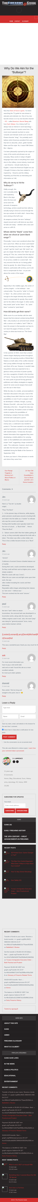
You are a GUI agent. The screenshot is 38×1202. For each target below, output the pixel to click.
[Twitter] (20, 17)
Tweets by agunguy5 (11, 1009)
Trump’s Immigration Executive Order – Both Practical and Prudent (21, 891)
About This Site (11, 1023)
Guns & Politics (11, 1070)
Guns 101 (8, 825)
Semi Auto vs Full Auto (16, 1188)
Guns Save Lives (11, 1058)
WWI (25, 782)
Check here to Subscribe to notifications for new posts (17, 731)
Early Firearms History (15, 830)
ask (3, 655)
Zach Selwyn (11, 124)
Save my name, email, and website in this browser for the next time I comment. (18, 725)
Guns (23, 778)
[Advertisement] (19, 44)
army (5, 782)
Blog (10, 778)
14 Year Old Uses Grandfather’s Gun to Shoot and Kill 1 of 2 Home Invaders (28, 476)
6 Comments (8, 775)
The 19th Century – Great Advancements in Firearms (16, 838)
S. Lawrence (18, 758)
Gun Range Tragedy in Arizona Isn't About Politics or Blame (10, 475)
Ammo (6, 778)
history (21, 782)
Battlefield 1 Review (12, 947)
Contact (17, 21)
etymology (11, 782)
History (28, 778)
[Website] (14, 761)
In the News (9, 1064)
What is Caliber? (11, 1047)
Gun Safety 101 (16, 880)
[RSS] (17, 17)
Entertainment (11, 1081)
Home (11, 21)
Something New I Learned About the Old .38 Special (22, 1176)
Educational (17, 778)
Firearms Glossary (13, 1041)
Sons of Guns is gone (17, 111)
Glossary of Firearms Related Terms (20, 975)
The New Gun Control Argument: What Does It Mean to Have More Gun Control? (22, 863)
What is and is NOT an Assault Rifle (21, 1164)
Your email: (7, 802)
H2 (6, 121)
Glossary (25, 21)
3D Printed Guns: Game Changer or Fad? (22, 854)
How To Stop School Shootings (21, 872)
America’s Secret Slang (20, 121)
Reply (4, 544)
